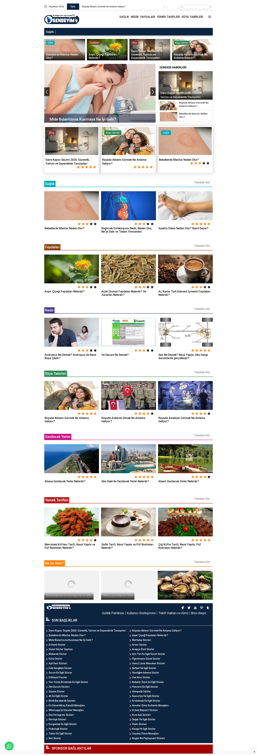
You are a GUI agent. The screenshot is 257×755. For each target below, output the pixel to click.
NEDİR (135, 16)
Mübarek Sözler (58, 654)
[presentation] (164, 7)
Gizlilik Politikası (113, 613)
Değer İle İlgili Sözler (143, 719)
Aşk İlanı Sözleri (58, 663)
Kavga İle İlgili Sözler (144, 728)
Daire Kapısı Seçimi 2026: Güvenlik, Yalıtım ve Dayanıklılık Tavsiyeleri (116, 6)
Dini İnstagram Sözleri (61, 714)
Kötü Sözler (55, 658)
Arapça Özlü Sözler (143, 649)
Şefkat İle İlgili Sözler (144, 668)
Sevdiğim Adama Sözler (145, 672)
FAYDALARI (147, 16)
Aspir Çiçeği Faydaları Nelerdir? (150, 635)
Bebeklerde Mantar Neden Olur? (67, 635)
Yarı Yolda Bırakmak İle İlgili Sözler (68, 682)
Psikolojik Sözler (58, 728)
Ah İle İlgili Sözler (58, 696)
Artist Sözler (139, 644)
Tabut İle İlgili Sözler (60, 733)
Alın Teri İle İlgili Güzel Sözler (148, 654)
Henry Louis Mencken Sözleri (148, 663)
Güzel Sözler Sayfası (61, 649)
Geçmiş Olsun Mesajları (145, 733)
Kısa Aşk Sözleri (141, 714)
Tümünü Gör (202, 182)
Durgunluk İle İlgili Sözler (63, 724)
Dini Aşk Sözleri (57, 719)
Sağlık (50, 32)
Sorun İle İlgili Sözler (60, 672)
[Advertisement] (244, 52)
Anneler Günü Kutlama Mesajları (150, 705)
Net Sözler (55, 738)
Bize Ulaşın (198, 613)
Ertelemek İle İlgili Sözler (146, 700)
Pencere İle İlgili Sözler (145, 686)
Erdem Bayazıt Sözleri (145, 710)
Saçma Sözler (57, 691)
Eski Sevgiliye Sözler (60, 668)
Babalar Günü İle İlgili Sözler (148, 682)
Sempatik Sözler (141, 691)
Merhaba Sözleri (141, 640)
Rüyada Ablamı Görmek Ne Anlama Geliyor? (156, 630)
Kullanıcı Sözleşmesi (141, 613)
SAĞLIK (124, 16)
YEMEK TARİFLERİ (168, 16)
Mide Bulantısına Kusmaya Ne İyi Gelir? (71, 640)
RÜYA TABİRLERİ (192, 16)
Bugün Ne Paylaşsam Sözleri (148, 738)
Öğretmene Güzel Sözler (146, 658)
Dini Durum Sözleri (59, 686)
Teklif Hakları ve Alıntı (173, 613)
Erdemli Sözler (57, 644)
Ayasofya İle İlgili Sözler (145, 696)
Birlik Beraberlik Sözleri (62, 700)
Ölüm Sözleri (139, 724)
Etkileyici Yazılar (58, 677)
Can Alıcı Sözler (141, 677)
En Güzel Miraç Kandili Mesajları (67, 705)
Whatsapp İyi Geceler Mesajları (66, 710)
